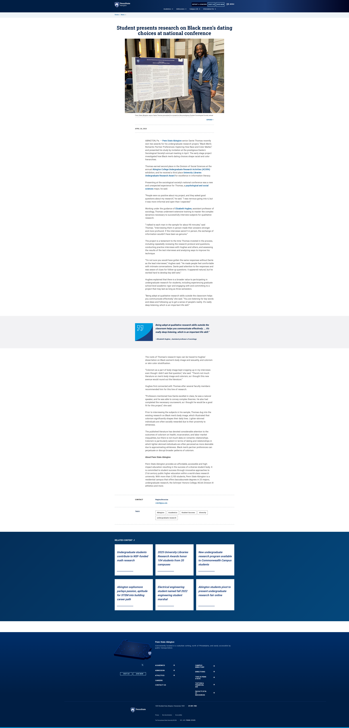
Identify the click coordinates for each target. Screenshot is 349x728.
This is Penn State (200, 678)
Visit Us (211, 4)
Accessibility (178, 715)
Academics (167, 9)
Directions (200, 672)
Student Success (188, 513)
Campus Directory (199, 666)
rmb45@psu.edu (161, 503)
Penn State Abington (172, 141)
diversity (202, 513)
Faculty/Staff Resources (200, 693)
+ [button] (174, 665)
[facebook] (128, 664)
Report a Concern (199, 4)
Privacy (157, 715)
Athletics (160, 675)
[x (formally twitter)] (142, 664)
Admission (160, 670)
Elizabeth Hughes (183, 208)
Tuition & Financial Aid (199, 685)
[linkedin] (133, 664)
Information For (208, 9)
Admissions (180, 9)
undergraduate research (166, 518)
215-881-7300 (192, 706)
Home (117, 15)
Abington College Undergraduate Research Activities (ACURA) (181, 169)
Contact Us (160, 685)
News (123, 15)
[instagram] (124, 664)
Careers (159, 680)
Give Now (220, 4)
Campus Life (194, 9)
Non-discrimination (167, 715)
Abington (160, 513)
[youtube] (138, 664)
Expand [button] (209, 120)
